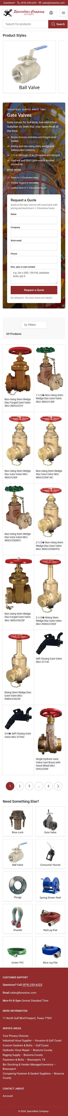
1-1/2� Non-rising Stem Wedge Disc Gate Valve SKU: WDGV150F (49, 398)
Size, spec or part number (23, 267)
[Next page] (58, 786)
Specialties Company (37, 1111)
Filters (32, 324)
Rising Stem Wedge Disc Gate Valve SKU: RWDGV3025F (18, 695)
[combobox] (35, 24)
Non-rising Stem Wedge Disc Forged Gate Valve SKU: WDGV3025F (18, 617)
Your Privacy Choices (15, 1035)
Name (13, 214)
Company (15, 227)
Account (8, 1096)
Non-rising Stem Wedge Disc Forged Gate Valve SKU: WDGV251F (18, 402)
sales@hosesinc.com (23, 992)
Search (60, 24)
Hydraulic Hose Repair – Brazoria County (27, 1050)
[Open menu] (63, 13)
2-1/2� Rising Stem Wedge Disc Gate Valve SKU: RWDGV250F (48, 620)
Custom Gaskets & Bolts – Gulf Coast (26, 1045)
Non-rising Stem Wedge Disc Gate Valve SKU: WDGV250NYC (18, 537)
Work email (16, 240)
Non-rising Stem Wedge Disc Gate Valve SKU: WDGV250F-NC (49, 474)
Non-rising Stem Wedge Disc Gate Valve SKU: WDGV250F (18, 474)
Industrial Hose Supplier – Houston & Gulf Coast (32, 1040)
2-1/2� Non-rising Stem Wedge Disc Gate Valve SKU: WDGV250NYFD (49, 545)
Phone (14, 254)
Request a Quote (34, 290)
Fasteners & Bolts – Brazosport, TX (24, 1059)
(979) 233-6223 (32, 984)
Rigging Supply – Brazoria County (23, 1055)
